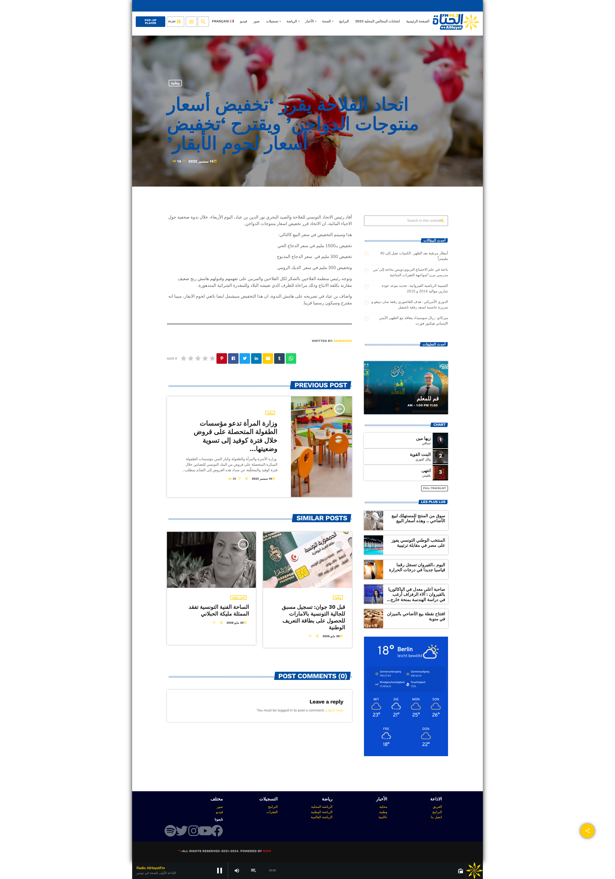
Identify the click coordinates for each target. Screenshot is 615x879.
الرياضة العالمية (321, 817)
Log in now (334, 710)
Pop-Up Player (150, 22)
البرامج (437, 812)
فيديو (219, 812)
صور (220, 807)
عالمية (382, 817)
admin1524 (343, 341)
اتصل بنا (436, 817)
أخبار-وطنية (238, 597)
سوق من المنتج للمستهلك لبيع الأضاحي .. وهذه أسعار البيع (418, 518)
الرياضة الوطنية (321, 812)
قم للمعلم (428, 399)
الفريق (437, 807)
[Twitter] (182, 831)
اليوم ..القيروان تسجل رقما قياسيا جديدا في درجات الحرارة (417, 567)
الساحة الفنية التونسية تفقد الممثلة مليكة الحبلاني (219, 610)
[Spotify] (170, 831)
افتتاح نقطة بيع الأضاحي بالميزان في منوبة (416, 616)
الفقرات (272, 812)
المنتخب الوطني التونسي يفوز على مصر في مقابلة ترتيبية (418, 543)
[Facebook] (217, 831)
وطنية (175, 83)
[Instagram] (194, 831)
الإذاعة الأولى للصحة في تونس (447, 5)
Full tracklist (434, 488)
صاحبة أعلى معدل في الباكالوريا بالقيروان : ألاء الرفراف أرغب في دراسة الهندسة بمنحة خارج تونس (416, 597)
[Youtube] (205, 831)
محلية (383, 807)
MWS (267, 851)
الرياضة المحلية (321, 807)
